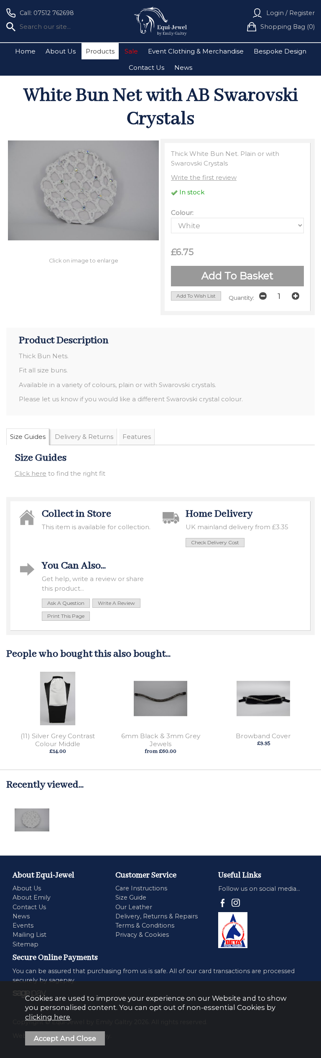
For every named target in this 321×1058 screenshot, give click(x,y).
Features (136, 437)
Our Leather (133, 907)
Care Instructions (141, 888)
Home (25, 51)
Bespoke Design (280, 51)
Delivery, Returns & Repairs (156, 916)
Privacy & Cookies (142, 934)
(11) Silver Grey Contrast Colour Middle (57, 740)
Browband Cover (263, 736)
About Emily (32, 897)
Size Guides (28, 437)
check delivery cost (215, 542)
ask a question (65, 603)
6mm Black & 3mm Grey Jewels (160, 740)
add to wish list (196, 296)
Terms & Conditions (144, 925)
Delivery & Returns (84, 437)
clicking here (47, 1017)
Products (100, 51)
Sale (131, 51)
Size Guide (130, 897)
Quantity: (241, 297)
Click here (30, 473)
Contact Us (146, 67)
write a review (116, 603)
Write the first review (204, 177)
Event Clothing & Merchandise (196, 51)
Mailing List (29, 934)
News (183, 67)
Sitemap (25, 944)
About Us (61, 51)
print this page (65, 616)
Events (23, 925)
